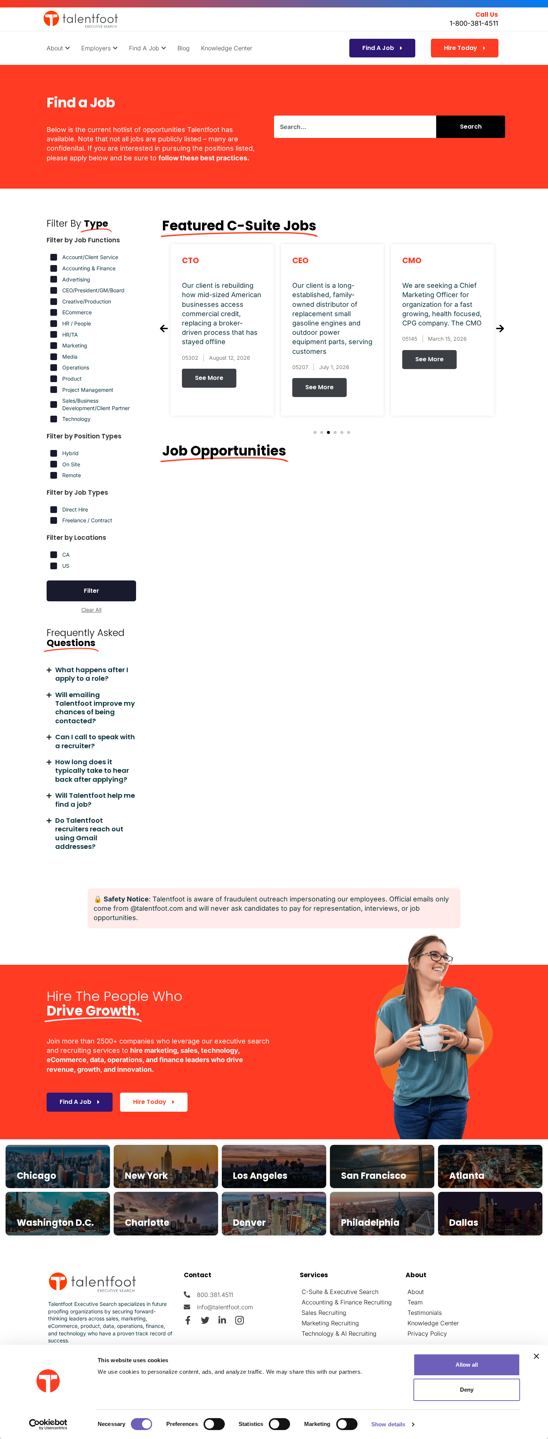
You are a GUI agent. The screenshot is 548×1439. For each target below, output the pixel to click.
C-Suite (312, 1291)
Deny (466, 1389)
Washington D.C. (55, 1222)
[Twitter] (205, 1320)
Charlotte (147, 1222)
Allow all (467, 1364)
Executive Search (354, 1291)
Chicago (36, 1175)
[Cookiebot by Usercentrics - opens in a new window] (48, 1424)
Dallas (463, 1222)
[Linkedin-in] (222, 1320)
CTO (190, 260)
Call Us (486, 14)
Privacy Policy (427, 1333)
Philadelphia (370, 1222)
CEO (300, 260)
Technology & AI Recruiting (339, 1333)
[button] (315, 432)
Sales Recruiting (324, 1312)
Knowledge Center (433, 1323)
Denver (249, 1222)
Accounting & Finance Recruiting (347, 1302)
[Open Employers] (115, 48)
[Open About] (67, 48)
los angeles (260, 1175)
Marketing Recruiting (330, 1323)
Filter (91, 590)
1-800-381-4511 (474, 23)
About (415, 1291)
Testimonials (424, 1312)
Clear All (91, 610)
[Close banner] (536, 1356)
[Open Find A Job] (163, 48)
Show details (388, 1424)
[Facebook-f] (188, 1320)
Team (415, 1302)
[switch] (214, 1424)
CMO (412, 260)
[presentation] (164, 329)
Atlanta (467, 1175)
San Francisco (373, 1175)
